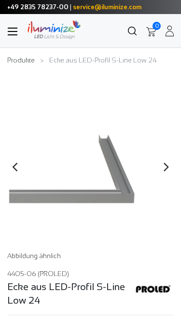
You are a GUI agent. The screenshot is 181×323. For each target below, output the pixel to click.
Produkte (21, 60)
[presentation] (14, 166)
